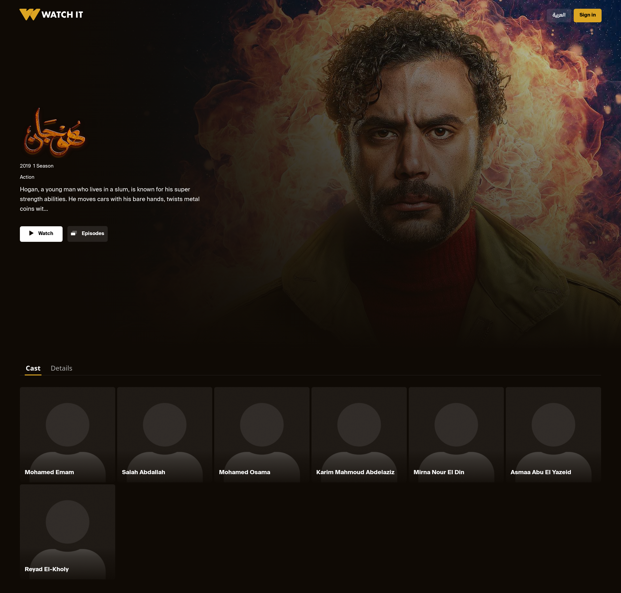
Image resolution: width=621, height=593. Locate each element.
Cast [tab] (33, 368)
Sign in (588, 15)
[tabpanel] (310, 484)
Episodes (92, 234)
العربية (559, 15)
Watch (45, 234)
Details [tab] (61, 368)
